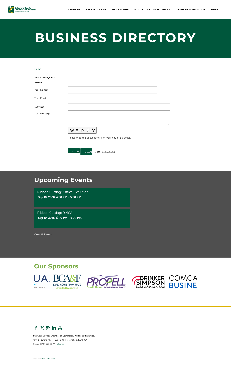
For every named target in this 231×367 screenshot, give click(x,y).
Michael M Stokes (48, 359)
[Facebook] (36, 328)
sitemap (60, 344)
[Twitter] (42, 328)
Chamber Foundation (191, 9)
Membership (120, 9)
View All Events (43, 234)
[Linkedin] (54, 328)
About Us (74, 9)
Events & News (96, 9)
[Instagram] (48, 328)
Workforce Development (152, 9)
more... (216, 9)
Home (37, 68)
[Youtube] (60, 328)
